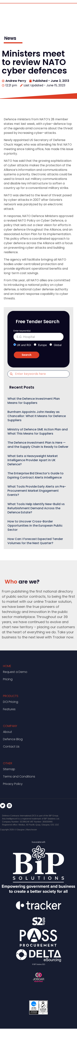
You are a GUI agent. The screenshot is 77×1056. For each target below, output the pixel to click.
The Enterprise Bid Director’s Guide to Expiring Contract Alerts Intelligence (35, 475)
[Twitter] (2, 805)
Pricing (8, 679)
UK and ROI (24, 345)
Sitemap (9, 769)
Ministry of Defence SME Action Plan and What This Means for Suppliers (37, 431)
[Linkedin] (9, 805)
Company (10, 726)
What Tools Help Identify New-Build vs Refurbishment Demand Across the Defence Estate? (36, 508)
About (7, 732)
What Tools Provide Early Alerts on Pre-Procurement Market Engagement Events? (36, 490)
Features (9, 709)
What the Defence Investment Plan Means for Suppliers (33, 400)
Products (10, 696)
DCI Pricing (10, 702)
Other (7, 763)
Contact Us (11, 746)
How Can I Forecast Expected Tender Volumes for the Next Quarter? (35, 541)
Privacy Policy (13, 784)
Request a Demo (15, 672)
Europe (42, 345)
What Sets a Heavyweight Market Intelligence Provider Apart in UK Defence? (32, 460)
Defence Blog (13, 739)
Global (57, 345)
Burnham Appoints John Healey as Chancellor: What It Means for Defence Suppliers (36, 416)
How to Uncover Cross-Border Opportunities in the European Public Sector (35, 525)
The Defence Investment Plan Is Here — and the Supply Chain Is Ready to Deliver (37, 444)
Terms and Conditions (19, 776)
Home (7, 666)
